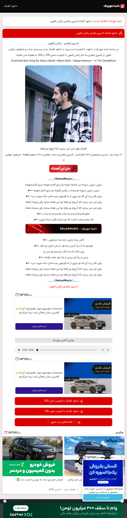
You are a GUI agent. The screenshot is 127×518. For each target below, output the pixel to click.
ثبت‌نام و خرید (39, 326)
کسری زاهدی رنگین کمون (63, 286)
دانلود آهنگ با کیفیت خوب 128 (61, 411)
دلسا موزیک (115, 21)
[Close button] (122, 457)
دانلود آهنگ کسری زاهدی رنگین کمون (97, 33)
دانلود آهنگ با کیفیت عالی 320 (61, 401)
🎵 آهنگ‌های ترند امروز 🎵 (61, 422)
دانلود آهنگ (10, 6)
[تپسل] (16, 294)
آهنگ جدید (100, 21)
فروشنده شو (103, 497)
